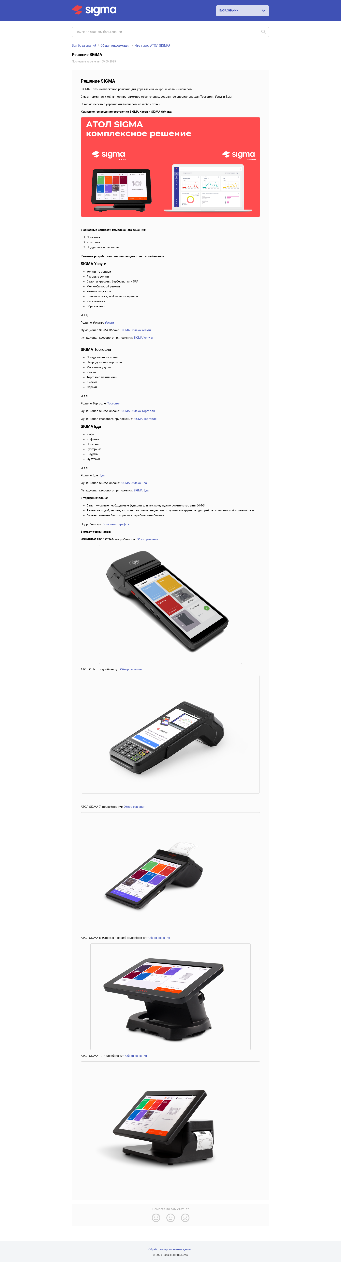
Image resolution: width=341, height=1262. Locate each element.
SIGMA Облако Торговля (138, 411)
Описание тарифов (116, 524)
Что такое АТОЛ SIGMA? (152, 45)
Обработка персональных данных (170, 1249)
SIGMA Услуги (143, 337)
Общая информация (115, 45)
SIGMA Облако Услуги (136, 330)
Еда (102, 475)
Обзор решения (147, 539)
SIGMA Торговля (145, 419)
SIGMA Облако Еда (134, 483)
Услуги (109, 322)
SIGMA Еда (141, 490)
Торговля (113, 403)
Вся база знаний (84, 45)
